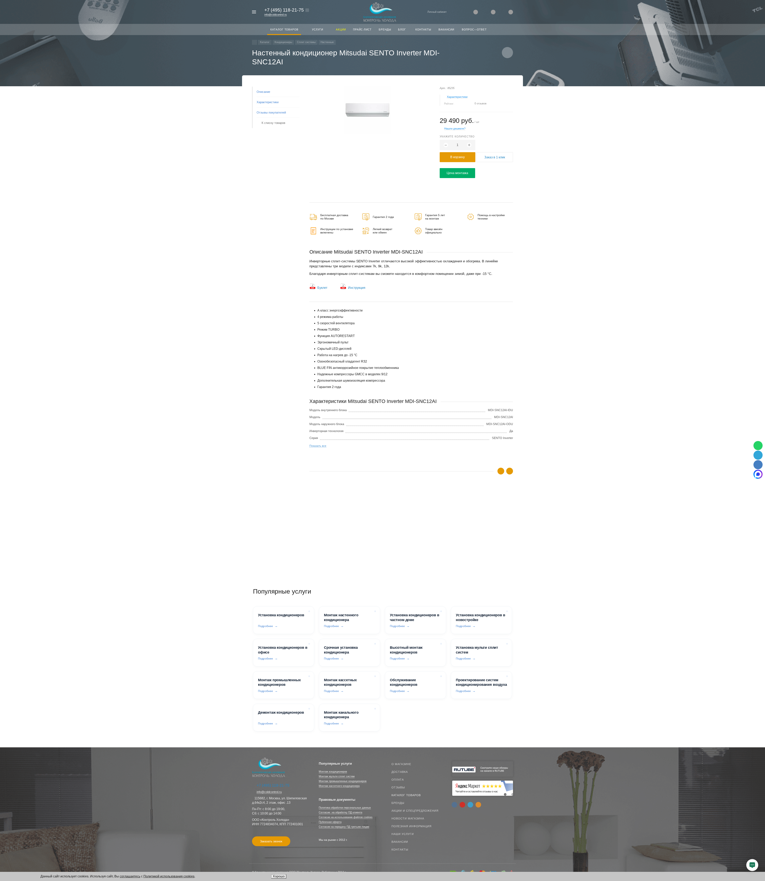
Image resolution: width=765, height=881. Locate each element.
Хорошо (279, 876)
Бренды (397, 803)
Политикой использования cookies (168, 876)
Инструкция (356, 287)
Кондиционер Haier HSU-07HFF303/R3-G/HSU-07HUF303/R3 (350, 537)
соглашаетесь (130, 876)
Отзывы (398, 787)
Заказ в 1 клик (494, 157)
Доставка (399, 771)
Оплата (397, 779)
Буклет (322, 287)
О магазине (401, 764)
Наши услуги (402, 834)
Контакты (399, 849)
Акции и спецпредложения (414, 810)
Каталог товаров (406, 795)
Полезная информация (411, 826)
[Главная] (254, 42)
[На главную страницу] (379, 11)
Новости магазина (407, 818)
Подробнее (265, 626)
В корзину (457, 157)
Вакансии (399, 841)
